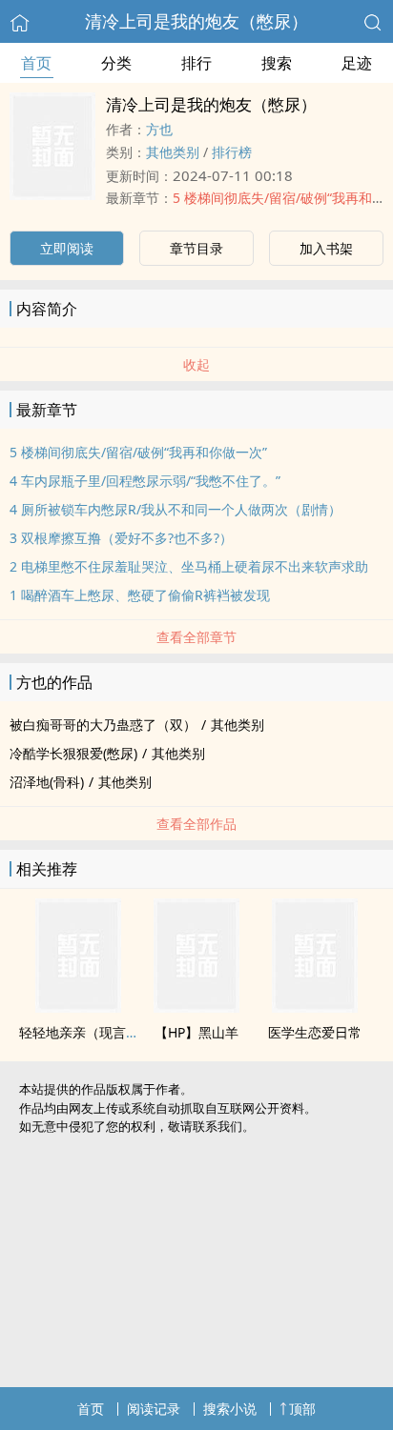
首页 (36, 62)
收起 (196, 364)
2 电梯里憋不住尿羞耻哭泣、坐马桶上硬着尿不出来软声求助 (189, 566)
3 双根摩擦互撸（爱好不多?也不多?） (121, 538)
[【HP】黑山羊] (196, 1007)
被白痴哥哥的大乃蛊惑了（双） (103, 724)
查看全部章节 (196, 637)
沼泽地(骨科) (47, 782)
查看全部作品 (196, 824)
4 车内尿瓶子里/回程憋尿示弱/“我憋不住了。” (145, 481)
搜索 (276, 62)
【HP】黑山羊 (196, 1032)
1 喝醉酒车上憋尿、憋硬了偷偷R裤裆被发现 (140, 595)
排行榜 (232, 152)
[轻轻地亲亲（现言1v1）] (78, 1007)
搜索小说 (230, 1409)
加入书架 (326, 248)
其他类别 (172, 152)
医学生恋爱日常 (315, 1032)
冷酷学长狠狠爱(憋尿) (73, 753)
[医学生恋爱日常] (315, 1007)
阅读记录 (153, 1409)
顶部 (302, 1409)
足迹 (356, 62)
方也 (159, 129)
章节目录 (196, 248)
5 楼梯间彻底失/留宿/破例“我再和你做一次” (138, 452)
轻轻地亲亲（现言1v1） (90, 1032)
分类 (116, 62)
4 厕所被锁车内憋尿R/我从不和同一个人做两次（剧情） (175, 509)
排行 (196, 62)
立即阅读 (66, 248)
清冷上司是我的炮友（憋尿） (196, 21)
